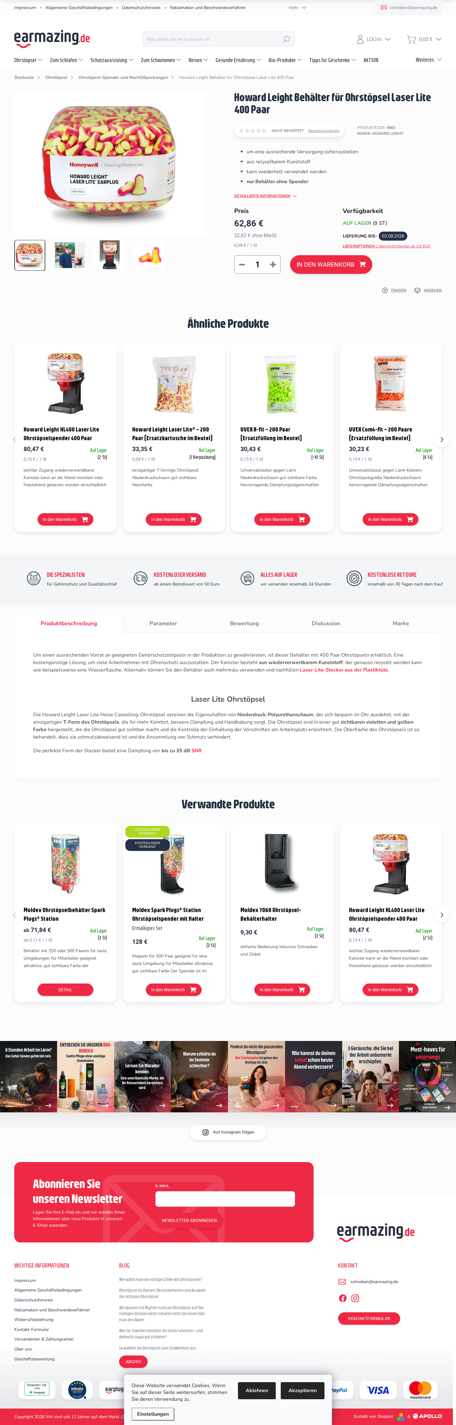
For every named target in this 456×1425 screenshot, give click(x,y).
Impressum (25, 8)
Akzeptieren (302, 1390)
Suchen (286, 39)
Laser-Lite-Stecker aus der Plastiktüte (344, 670)
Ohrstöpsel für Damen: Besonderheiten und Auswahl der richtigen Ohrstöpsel (162, 1293)
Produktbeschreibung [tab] (69, 623)
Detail (65, 989)
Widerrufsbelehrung (33, 1320)
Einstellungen (153, 1414)
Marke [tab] (401, 623)
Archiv (133, 1361)
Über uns (23, 1349)
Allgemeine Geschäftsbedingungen (79, 8)
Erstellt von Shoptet (373, 1416)
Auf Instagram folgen (233, 1132)
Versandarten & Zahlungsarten (44, 1339)
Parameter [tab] (163, 623)
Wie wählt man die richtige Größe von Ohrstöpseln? (160, 1279)
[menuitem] (29, 60)
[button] (441, 439)
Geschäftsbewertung (34, 1359)
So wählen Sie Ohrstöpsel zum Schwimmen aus (157, 1348)
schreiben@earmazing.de (374, 1282)
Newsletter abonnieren (189, 1220)
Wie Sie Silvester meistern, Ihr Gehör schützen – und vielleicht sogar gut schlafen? (161, 1333)
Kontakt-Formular (31, 1329)
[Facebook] (342, 1297)
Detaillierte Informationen (262, 195)
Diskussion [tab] (326, 623)
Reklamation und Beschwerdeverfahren (208, 8)
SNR (196, 750)
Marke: (380, 133)
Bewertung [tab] (244, 623)
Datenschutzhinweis (141, 8)
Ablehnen (257, 1390)
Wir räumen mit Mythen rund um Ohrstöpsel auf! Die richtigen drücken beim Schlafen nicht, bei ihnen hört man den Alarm (162, 1313)
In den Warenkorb (325, 264)
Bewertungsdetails (324, 130)
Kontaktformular (369, 1318)
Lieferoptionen (387, 246)
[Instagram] (355, 1297)
